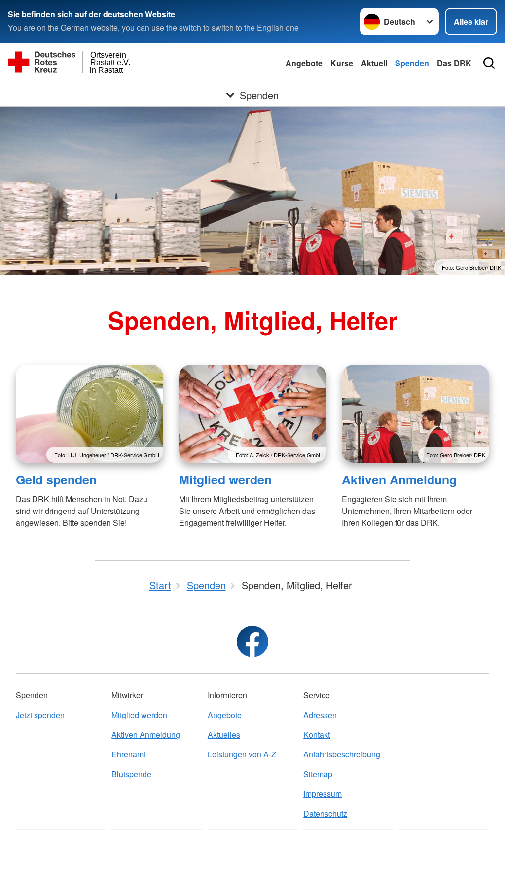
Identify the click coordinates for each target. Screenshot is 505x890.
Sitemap (317, 774)
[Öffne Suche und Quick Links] (489, 63)
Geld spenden (56, 479)
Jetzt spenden (40, 714)
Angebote (304, 62)
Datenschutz (325, 813)
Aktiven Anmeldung (399, 479)
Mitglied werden (225, 479)
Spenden (412, 62)
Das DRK (454, 62)
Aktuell (374, 62)
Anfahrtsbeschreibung (341, 754)
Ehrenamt (128, 754)
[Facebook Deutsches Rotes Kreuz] (252, 641)
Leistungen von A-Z (242, 754)
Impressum (322, 793)
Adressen (320, 714)
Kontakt (316, 734)
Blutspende (131, 774)
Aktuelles (224, 734)
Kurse (341, 62)
